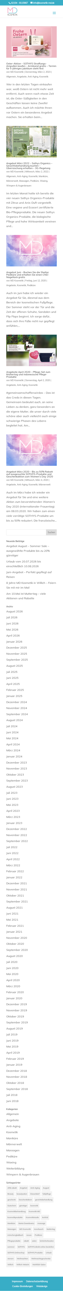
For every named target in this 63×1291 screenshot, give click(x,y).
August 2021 (14, 907)
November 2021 (16, 889)
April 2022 (13, 859)
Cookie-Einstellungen (22, 1286)
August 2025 (14, 665)
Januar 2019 (14, 1064)
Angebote (22, 76)
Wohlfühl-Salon (39, 1264)
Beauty (10, 1194)
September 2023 (17, 780)
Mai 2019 (12, 1046)
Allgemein (11, 76)
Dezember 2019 (16, 1004)
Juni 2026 (12, 623)
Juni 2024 (12, 732)
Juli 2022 (11, 847)
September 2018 (17, 1089)
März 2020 (13, 986)
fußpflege (47, 1194)
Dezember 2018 (16, 1071)
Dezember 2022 (16, 829)
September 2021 (17, 901)
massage (41, 1223)
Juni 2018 (12, 1101)
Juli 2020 (11, 962)
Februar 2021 (15, 925)
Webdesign (41, 1286)
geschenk (11, 1199)
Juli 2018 (11, 1095)
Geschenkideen (25, 1199)
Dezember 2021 (16, 883)
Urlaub (49, 1252)
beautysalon (22, 1194)
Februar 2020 (15, 992)
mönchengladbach (15, 1235)
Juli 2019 (11, 1034)
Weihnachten (22, 1258)
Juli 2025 (11, 672)
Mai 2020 (12, 974)
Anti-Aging (33, 76)
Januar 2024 (14, 756)
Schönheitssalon (47, 1241)
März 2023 (13, 817)
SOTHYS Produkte (35, 1252)
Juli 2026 (11, 617)
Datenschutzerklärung (37, 1281)
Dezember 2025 (16, 647)
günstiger (23, 1205)
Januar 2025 (14, 696)
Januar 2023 (14, 823)
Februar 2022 (15, 871)
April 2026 (13, 635)
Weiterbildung (15, 1168)
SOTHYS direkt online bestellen (41, 1247)
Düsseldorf (34, 1194)
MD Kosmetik (16, 72)
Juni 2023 (12, 798)
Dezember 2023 (16, 762)
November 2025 (16, 653)
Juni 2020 (12, 968)
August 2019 (14, 1028)
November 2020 (16, 938)
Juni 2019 (12, 1040)
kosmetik (34, 1205)
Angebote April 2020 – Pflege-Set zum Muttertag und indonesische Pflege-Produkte (28, 374)
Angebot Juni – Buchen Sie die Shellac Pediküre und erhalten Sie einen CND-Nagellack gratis (27, 275)
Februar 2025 (15, 690)
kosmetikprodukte (15, 1217)
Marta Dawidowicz (26, 1223)
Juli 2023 (11, 793)
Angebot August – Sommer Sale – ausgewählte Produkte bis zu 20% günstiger (28, 550)
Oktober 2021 (15, 895)
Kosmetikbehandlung (16, 1211)
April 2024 (13, 744)
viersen (10, 1258)
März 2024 (13, 750)
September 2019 (17, 1022)
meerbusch (38, 1229)
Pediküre (34, 181)
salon (34, 1241)
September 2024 (17, 714)
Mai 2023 (12, 805)
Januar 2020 (14, 998)
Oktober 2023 (15, 774)
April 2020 (13, 980)
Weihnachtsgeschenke (41, 1258)
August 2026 (14, 611)
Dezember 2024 (16, 702)
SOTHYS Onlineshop (15, 1252)
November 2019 (16, 1010)
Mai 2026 (12, 629)
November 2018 (16, 1076)
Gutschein (11, 1205)
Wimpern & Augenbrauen (18, 185)
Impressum (17, 1281)
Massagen (24, 181)
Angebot (23, 1188)
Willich (10, 1264)
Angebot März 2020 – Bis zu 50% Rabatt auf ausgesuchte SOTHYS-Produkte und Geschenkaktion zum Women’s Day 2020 (29, 474)
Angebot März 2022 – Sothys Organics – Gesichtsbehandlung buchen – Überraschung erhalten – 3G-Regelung (29, 166)
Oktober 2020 (15, 944)
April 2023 (13, 811)
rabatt (26, 1241)
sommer (11, 1247)
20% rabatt (12, 1188)
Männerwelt (12, 181)
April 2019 (13, 1052)
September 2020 (17, 950)
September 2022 (17, 841)
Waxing (43, 181)
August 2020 (14, 956)
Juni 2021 (12, 913)
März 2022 (13, 865)
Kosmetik (43, 76)
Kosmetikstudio (32, 1217)
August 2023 (14, 786)
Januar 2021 (14, 931)
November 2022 (16, 835)
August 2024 (14, 720)
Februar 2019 (15, 1058)
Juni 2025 (12, 678)
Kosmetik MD (34, 1211)
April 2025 (13, 684)
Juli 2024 (11, 726)
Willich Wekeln (23, 1264)
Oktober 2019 (15, 1016)
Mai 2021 (12, 919)
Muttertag (51, 1229)
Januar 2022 (14, 877)
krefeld (45, 1217)
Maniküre (43, 176)
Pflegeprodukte (13, 1241)
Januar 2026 (14, 641)
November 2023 (16, 768)
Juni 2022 (12, 853)
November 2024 (16, 708)
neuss (28, 1235)
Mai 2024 (12, 738)
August (46, 1188)
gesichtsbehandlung (43, 1199)
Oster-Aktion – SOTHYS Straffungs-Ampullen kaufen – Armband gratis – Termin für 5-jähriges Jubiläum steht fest (31, 66)
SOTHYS (21, 1247)
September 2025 (17, 659)
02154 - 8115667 (19, 3)
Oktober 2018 (15, 1083)
